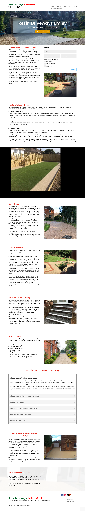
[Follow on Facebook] (62, 495)
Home (52, 6)
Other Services (49, 66)
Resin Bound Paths (50, 65)
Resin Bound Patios (50, 63)
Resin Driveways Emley (42, 23)
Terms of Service (70, 501)
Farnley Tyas (28, 477)
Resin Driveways (49, 61)
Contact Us (75, 6)
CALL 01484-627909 (42, 31)
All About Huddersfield (56, 8)
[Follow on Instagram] (65, 495)
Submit (73, 70)
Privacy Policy (70, 499)
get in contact (16, 483)
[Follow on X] (68, 495)
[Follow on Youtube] (70, 495)
